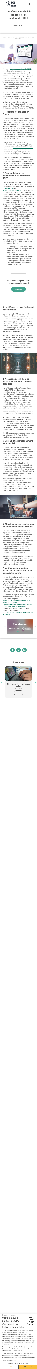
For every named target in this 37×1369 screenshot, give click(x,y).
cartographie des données (23, 148)
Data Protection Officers (12, 190)
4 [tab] (22, 632)
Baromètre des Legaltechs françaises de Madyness (18, 613)
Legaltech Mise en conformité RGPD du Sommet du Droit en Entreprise (17, 606)
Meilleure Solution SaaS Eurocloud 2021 (17, 601)
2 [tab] (19, 632)
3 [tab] (21, 632)
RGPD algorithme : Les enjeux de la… (18, 685)
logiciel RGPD (8, 188)
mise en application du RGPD (20, 69)
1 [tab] (17, 632)
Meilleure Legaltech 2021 (12, 603)
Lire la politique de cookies (9, 1360)
